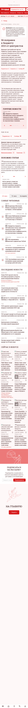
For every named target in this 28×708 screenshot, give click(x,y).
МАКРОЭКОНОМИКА (6, 24)
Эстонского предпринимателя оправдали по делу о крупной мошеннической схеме (15, 249)
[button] (7, 480)
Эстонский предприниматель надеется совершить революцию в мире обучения (7, 387)
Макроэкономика (6, 152)
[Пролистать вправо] (25, 176)
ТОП (6, 257)
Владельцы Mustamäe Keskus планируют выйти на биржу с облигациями (13, 207)
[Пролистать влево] (2, 176)
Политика (19, 152)
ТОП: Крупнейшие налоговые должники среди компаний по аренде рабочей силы (14, 261)
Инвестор (20, 12)
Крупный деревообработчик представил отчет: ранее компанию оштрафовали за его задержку (12, 332)
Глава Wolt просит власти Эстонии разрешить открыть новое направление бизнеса (10, 276)
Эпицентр (13, 12)
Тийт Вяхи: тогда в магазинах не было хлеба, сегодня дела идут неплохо (6, 366)
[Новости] (8, 706)
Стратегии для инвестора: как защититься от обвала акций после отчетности (9, 289)
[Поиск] (19, 706)
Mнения (3, 295)
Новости (8, 213)
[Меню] (3, 706)
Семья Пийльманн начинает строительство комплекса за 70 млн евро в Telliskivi (15, 217)
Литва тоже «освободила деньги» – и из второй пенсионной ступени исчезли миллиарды (21, 366)
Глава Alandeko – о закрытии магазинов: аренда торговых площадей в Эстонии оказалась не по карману (21, 417)
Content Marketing (20, 432)
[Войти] (25, 706)
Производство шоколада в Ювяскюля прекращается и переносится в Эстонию (7, 415)
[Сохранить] (26, 204)
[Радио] (14, 706)
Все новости (5, 12)
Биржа (7, 203)
